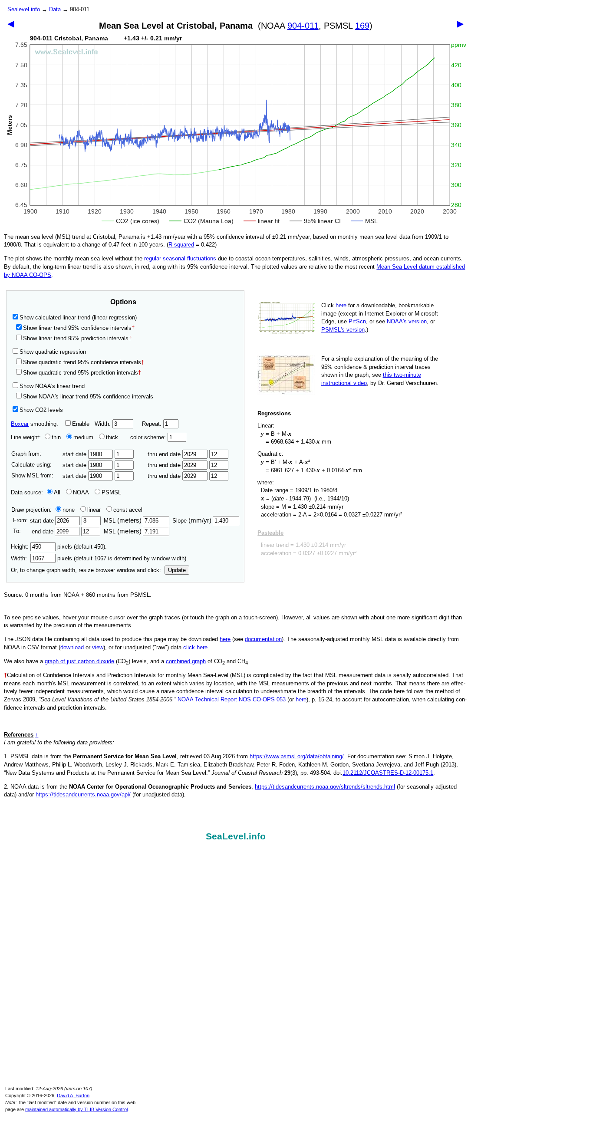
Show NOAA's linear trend (52, 386)
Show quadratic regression (53, 352)
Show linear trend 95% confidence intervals (77, 328)
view (97, 647)
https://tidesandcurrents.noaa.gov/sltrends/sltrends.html (325, 786)
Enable (80, 424)
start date (75, 454)
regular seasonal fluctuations (180, 258)
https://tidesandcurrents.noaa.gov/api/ (83, 794)
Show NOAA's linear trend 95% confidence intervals (88, 396)
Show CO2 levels (41, 410)
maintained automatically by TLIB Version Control (76, 1109)
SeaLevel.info (236, 836)
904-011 (303, 25)
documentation (263, 639)
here (341, 305)
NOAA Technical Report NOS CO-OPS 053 (232, 699)
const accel (127, 510)
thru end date (165, 454)
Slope (191, 520)
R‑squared (181, 244)
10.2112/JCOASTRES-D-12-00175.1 (388, 773)
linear (94, 510)
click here (195, 647)
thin (56, 437)
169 (362, 25)
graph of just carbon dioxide (79, 661)
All (57, 492)
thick (113, 437)
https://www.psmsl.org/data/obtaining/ (297, 756)
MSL (123, 520)
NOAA (81, 492)
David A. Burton (73, 1095)
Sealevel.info (23, 9)
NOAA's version (407, 321)
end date (42, 531)
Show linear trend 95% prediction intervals (77, 338)
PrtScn (357, 321)
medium (83, 437)
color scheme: (149, 437)
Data (55, 9)
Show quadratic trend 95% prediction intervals (82, 372)
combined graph (186, 661)
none (69, 510)
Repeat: (152, 424)
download (72, 647)
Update (177, 570)
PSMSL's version (343, 329)
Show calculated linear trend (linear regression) (78, 317)
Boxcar (20, 424)
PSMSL (111, 492)
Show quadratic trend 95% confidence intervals (83, 362)
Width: (103, 424)
